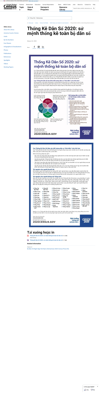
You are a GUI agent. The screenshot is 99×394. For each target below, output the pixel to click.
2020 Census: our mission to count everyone (59, 22)
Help (94, 4)
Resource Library (63, 8)
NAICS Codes (67, 4)
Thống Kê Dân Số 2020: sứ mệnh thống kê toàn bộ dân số (46, 235)
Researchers (29, 4)
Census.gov (31, 22)
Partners (21, 4)
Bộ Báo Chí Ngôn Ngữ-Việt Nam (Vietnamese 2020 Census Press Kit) (48, 249)
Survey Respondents (48, 4)
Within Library (7, 27)
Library (36, 22)
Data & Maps (30, 8)
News (59, 4)
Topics (21, 8)
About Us (80, 4)
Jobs (74, 4)
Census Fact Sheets (44, 22)
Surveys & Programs (45, 8)
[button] (49, 18)
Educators (37, 4)
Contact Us (88, 4)
